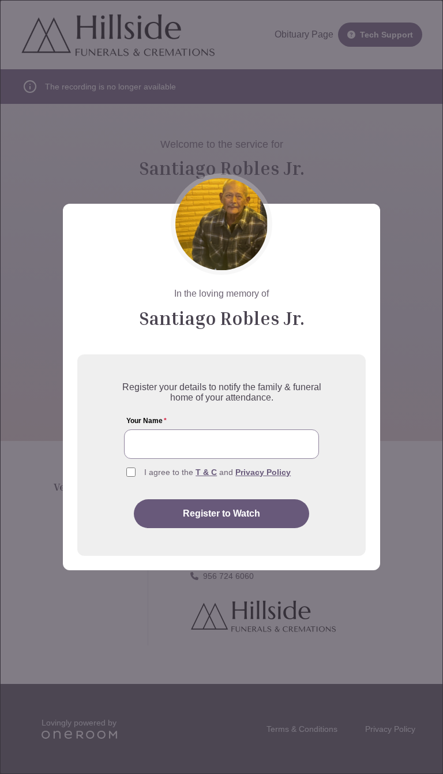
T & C (206, 472)
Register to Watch (221, 513)
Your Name (146, 421)
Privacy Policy (263, 472)
